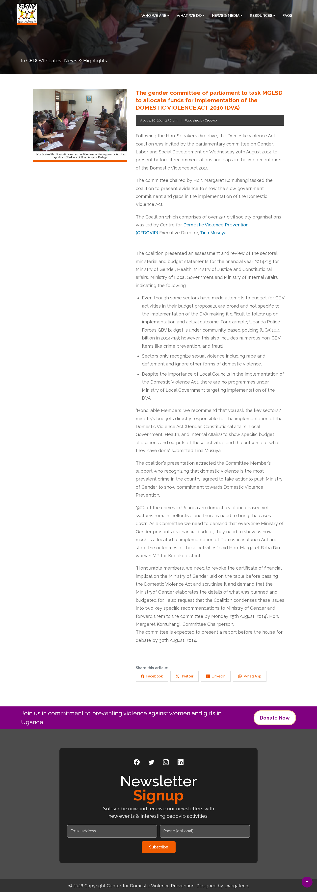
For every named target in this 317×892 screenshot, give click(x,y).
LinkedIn (218, 676)
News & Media (225, 15)
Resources (261, 15)
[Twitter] (151, 762)
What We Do (189, 15)
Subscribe (158, 847)
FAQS (287, 15)
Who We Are (153, 15)
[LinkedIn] (181, 762)
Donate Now (275, 718)
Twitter (187, 676)
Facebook (154, 676)
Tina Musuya (213, 232)
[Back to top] (307, 882)
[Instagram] (166, 762)
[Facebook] (137, 762)
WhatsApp (252, 676)
